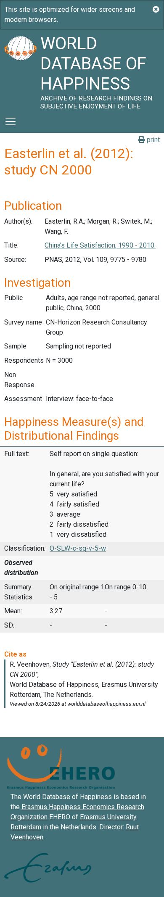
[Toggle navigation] (10, 121)
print (152, 140)
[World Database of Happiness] (20, 69)
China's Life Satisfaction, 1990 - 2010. (100, 245)
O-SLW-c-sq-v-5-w (78, 548)
